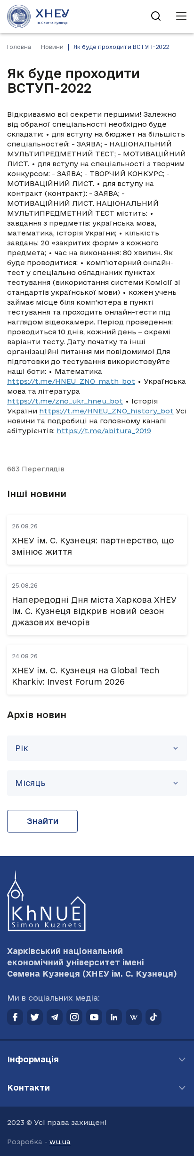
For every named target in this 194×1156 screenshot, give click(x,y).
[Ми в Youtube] (94, 1017)
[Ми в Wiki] (134, 1017)
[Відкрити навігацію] (181, 16)
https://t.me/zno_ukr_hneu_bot (65, 401)
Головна (19, 47)
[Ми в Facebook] (15, 1017)
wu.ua (60, 1142)
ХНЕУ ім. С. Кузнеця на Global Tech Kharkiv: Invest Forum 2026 (85, 676)
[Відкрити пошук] (156, 16)
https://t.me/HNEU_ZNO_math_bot (71, 381)
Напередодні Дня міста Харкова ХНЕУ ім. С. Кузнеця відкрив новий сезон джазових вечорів (94, 611)
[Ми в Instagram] (74, 1017)
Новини (52, 47)
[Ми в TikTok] (154, 1017)
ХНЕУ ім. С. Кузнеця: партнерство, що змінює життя (93, 546)
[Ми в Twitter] (35, 1017)
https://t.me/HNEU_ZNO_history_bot (106, 411)
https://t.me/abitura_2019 (104, 431)
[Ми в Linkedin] (114, 1017)
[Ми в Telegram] (55, 1017)
